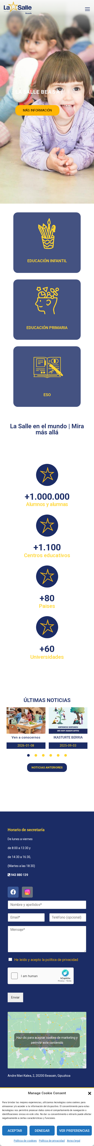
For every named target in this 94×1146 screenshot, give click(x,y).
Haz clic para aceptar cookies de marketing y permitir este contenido (47, 1040)
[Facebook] (13, 892)
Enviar (15, 997)
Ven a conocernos (26, 737)
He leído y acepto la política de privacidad (46, 960)
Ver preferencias (74, 1131)
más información (37, 110)
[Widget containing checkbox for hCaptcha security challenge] (41, 975)
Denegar (42, 1131)
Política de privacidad (52, 1140)
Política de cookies (25, 1140)
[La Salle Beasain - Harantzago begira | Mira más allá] (17, 9)
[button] (89, 1093)
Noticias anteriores (47, 767)
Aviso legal (73, 1140)
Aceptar (15, 1131)
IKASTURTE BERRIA (68, 737)
